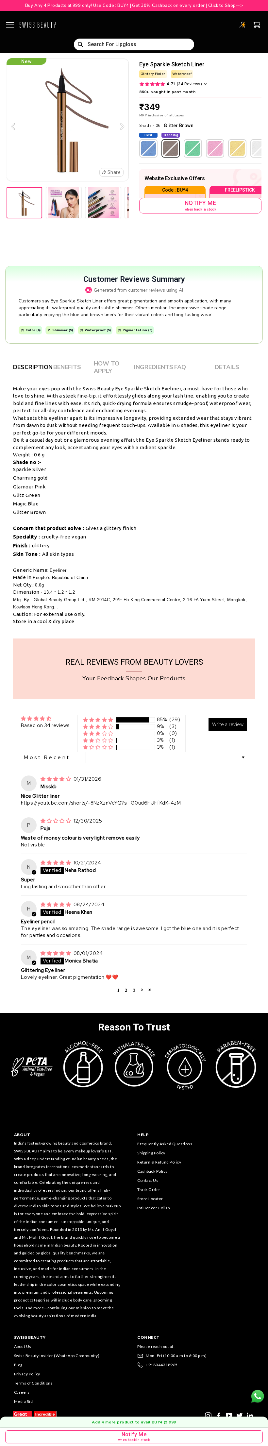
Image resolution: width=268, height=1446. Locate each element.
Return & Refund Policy (159, 1162)
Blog (18, 1364)
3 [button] (134, 989)
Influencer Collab (153, 1207)
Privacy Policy (27, 1373)
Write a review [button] (227, 724)
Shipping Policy (151, 1152)
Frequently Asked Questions (164, 1143)
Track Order (148, 1189)
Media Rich (24, 1401)
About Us (22, 1346)
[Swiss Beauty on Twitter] (239, 1415)
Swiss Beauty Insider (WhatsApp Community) (57, 1355)
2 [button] (126, 989)
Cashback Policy (152, 1171)
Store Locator (150, 1198)
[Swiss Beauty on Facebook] (218, 1415)
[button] (98, 719)
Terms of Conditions (33, 1383)
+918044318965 (162, 1364)
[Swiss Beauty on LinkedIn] (250, 1415)
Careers (22, 1392)
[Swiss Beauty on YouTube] (229, 1415)
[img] (56, 779)
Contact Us (147, 1180)
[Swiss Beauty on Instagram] (208, 1415)
